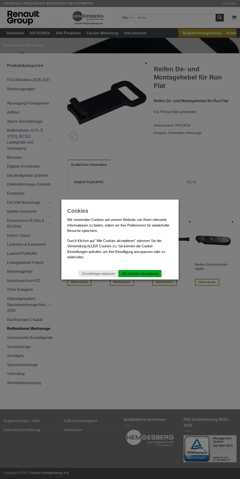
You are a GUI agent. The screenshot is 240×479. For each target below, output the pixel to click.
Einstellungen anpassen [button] (98, 273)
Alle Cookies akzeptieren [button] (140, 273)
